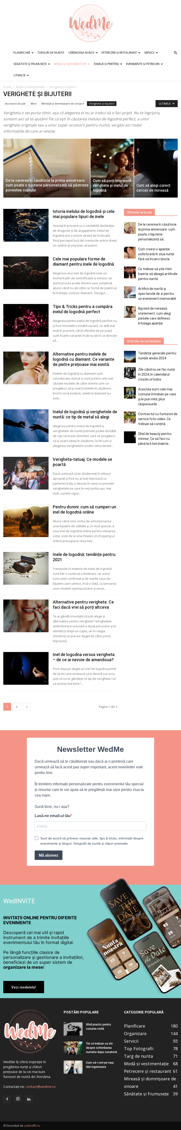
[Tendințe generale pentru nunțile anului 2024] (130, 357)
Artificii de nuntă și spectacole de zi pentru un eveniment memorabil (157, 293)
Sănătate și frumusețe (30, 64)
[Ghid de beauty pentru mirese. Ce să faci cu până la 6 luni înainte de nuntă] (130, 437)
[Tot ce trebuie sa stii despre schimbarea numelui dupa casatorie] (73, 1048)
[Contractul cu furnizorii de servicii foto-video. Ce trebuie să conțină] (130, 417)
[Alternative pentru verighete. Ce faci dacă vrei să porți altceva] (26, 615)
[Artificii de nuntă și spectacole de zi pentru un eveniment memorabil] (130, 292)
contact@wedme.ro (41, 1086)
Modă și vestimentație (70, 64)
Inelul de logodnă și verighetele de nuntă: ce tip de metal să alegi (85, 414)
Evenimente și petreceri (143, 64)
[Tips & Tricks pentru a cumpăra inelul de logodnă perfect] (26, 320)
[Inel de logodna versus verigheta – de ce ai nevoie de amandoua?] (26, 668)
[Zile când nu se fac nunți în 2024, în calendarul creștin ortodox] (130, 373)
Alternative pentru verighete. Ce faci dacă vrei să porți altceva (83, 604)
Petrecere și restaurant (119, 53)
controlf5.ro (32, 1126)
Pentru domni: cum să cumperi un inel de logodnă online (84, 509)
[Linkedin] (29, 1099)
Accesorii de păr (15, 103)
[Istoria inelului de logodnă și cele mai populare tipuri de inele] (26, 225)
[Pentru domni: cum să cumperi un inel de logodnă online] (26, 520)
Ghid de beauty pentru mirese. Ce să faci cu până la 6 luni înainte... (154, 439)
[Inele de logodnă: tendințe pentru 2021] (26, 568)
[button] (175, 53)
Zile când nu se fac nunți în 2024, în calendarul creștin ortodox (156, 374)
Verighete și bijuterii (102, 103)
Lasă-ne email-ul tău (52, 816)
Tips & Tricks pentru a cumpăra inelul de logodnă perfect (82, 309)
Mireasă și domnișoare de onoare (62, 103)
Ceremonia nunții (81, 53)
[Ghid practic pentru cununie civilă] (73, 1029)
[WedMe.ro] (90, 23)
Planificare (21, 53)
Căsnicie (19, 75)
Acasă (7, 87)
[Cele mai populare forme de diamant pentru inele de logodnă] (26, 272)
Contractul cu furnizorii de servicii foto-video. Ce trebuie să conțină (157, 419)
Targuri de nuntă (50, 53)
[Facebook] (7, 1099)
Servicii (149, 53)
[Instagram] (18, 1099)
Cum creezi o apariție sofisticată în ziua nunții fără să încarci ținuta (156, 254)
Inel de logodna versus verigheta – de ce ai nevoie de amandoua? (84, 657)
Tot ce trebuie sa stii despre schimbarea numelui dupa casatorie (101, 1048)
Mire (34, 103)
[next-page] (27, 707)
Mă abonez (48, 855)
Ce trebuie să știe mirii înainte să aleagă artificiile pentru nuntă (157, 274)
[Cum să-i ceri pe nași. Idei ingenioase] (73, 1067)
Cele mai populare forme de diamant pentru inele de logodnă (83, 261)
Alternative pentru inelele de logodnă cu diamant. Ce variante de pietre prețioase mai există (83, 359)
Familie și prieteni (106, 64)
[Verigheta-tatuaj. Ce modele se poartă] (26, 473)
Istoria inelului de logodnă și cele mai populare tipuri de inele (84, 214)
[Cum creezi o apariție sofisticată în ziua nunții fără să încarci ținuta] (130, 253)
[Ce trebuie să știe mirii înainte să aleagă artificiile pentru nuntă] (130, 272)
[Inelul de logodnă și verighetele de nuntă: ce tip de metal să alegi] (26, 425)
